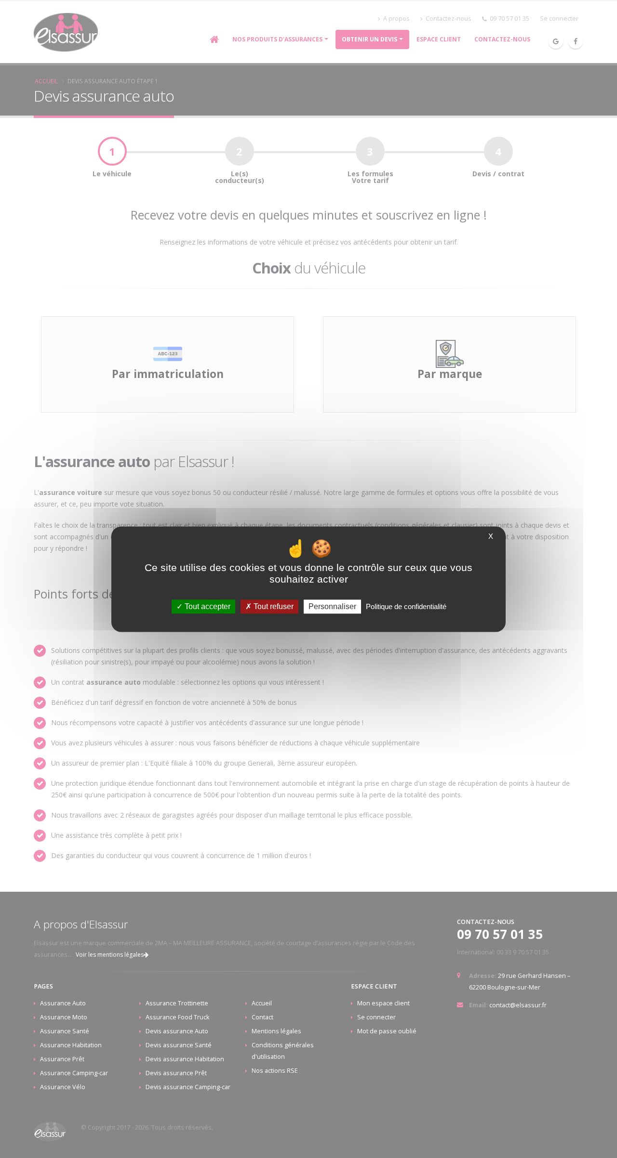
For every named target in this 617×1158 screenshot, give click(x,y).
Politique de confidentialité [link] (406, 606)
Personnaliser (332, 606)
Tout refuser (273, 606)
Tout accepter (206, 606)
